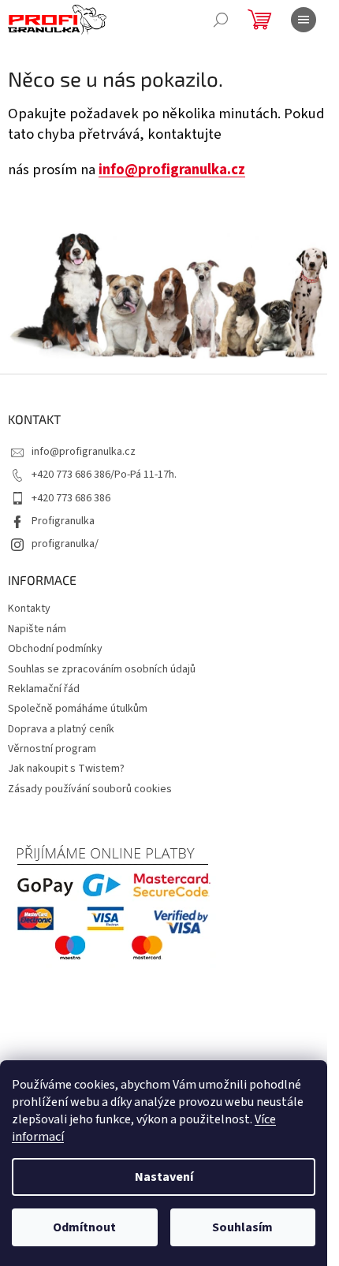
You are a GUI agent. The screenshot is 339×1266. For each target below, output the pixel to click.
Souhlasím (242, 1227)
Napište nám (37, 629)
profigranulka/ (65, 544)
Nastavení (164, 1177)
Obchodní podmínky (55, 649)
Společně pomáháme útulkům (77, 709)
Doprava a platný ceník (61, 729)
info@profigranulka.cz (172, 169)
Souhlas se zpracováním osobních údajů (102, 669)
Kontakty (29, 608)
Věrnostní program (52, 749)
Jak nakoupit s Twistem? (66, 768)
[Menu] (303, 19)
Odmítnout (84, 1227)
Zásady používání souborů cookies (90, 789)
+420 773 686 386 (71, 498)
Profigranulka (63, 521)
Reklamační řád (44, 689)
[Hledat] (221, 19)
